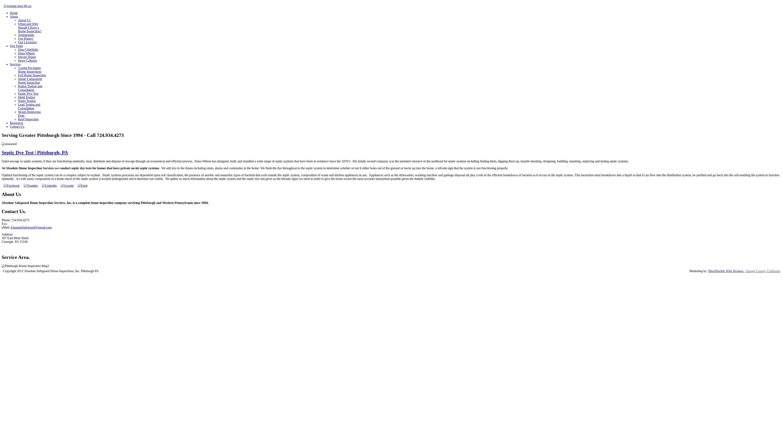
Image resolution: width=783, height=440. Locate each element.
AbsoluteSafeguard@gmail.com (31, 227)
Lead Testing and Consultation (29, 106)
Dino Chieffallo (28, 49)
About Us (24, 20)
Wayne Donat (27, 57)
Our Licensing (27, 42)
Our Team (16, 46)
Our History (25, 38)
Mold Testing (26, 97)
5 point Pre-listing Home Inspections (29, 69)
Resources (16, 123)
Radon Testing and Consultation (30, 88)
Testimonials (26, 35)
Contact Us (17, 126)
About (14, 16)
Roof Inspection (28, 119)
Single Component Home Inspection (30, 80)
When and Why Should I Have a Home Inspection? (29, 27)
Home (14, 13)
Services (15, 64)
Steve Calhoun (27, 60)
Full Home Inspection (32, 75)
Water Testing (27, 101)
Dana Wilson (26, 53)
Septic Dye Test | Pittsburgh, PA (35, 152)
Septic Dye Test (28, 93)
